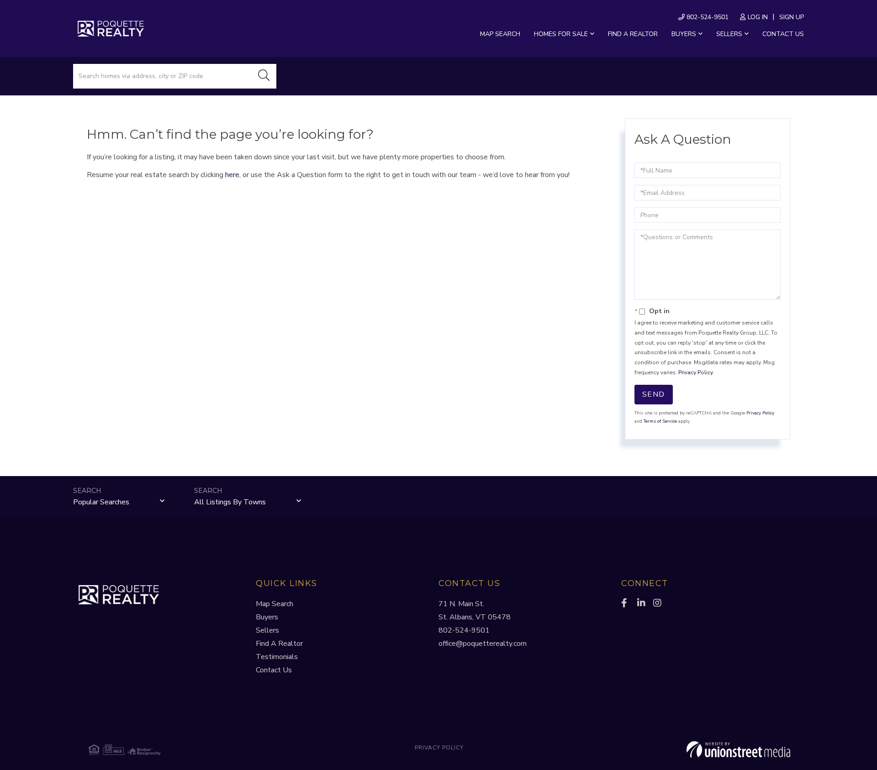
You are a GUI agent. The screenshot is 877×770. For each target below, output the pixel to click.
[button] (264, 76)
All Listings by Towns (230, 502)
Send (653, 394)
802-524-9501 (707, 17)
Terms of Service (660, 421)
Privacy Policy (695, 372)
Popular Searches (101, 502)
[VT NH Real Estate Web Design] (673, 749)
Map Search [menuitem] (500, 34)
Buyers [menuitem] (683, 34)
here (232, 175)
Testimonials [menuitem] (277, 657)
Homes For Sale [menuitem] (561, 34)
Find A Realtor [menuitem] (279, 644)
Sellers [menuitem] (729, 34)
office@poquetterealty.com (482, 644)
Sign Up (791, 17)
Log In (758, 17)
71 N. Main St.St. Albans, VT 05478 (474, 610)
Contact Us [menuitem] (783, 34)
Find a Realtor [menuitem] (633, 34)
